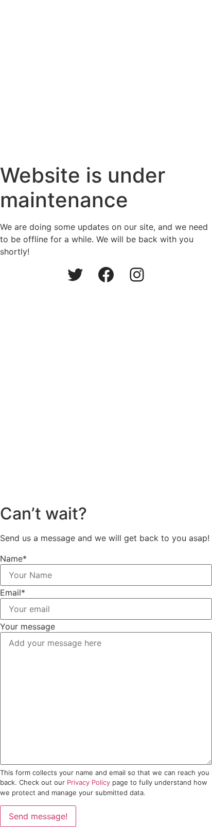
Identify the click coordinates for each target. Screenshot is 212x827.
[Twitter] (75, 274)
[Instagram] (137, 274)
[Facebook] (106, 274)
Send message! (38, 816)
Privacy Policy (88, 782)
